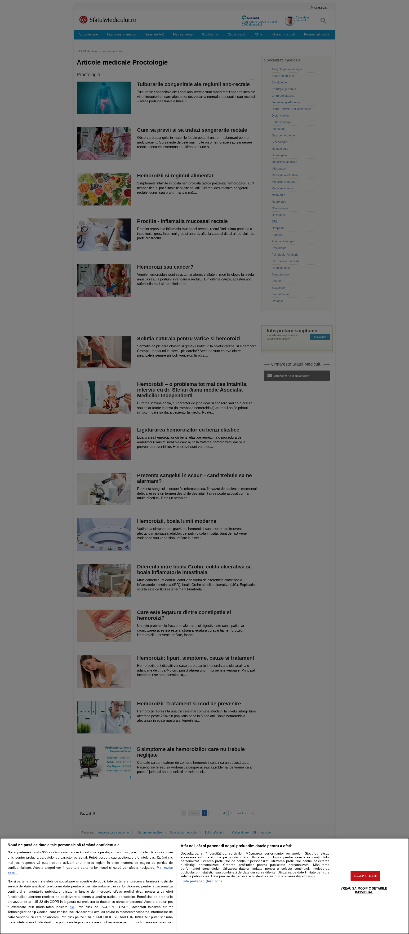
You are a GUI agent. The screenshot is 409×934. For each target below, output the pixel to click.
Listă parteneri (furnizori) (201, 881)
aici (72, 907)
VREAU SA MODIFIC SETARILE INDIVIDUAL (364, 890)
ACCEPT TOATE (365, 876)
